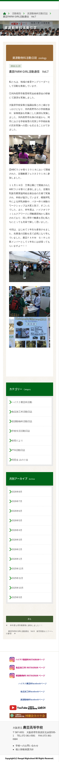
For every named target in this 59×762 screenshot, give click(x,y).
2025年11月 (17, 578)
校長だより (17, 440)
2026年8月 (17, 491)
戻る (29, 619)
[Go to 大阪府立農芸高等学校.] (4, 13)
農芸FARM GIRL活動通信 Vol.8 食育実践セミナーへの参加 (29, 632)
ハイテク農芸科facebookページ (32, 683)
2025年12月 (17, 568)
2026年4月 (17, 530)
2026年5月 (17, 520)
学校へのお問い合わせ (27, 745)
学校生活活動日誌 (21, 431)
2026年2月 (17, 549)
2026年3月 (17, 539)
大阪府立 (28, 727)
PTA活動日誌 (18, 450)
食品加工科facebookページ (32, 691)
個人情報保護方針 (25, 749)
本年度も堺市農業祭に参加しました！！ (26, 625)
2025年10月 (17, 587)
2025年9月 (17, 597)
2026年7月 (17, 501)
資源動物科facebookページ (32, 699)
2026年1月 (17, 559)
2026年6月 (17, 511)
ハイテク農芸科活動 (22, 402)
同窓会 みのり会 (20, 459)
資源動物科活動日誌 (22, 421)
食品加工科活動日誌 (22, 411)
